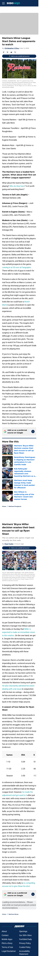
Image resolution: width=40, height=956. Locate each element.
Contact (5, 935)
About (4, 931)
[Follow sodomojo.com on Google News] (33, 431)
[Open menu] (3, 3)
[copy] (15, 52)
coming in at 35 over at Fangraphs (16, 267)
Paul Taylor (9, 544)
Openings (23, 931)
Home (4, 506)
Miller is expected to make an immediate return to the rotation (18, 632)
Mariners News (13, 914)
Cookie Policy (25, 947)
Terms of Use (7, 947)
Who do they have (17, 186)
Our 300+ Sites (25, 935)
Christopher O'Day (12, 48)
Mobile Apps (7, 939)
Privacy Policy (25, 943)
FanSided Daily (25, 939)
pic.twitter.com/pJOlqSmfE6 (24, 394)
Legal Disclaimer (9, 951)
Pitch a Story (7, 943)
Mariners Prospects (15, 506)
